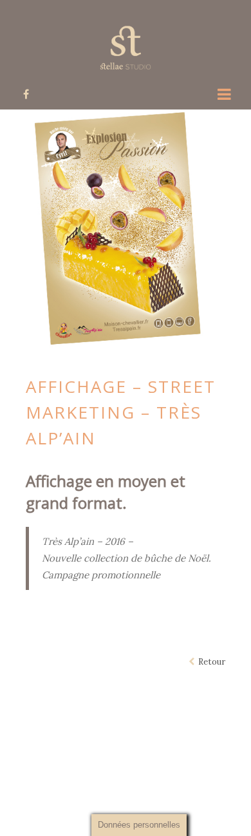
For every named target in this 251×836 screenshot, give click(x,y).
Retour (209, 661)
